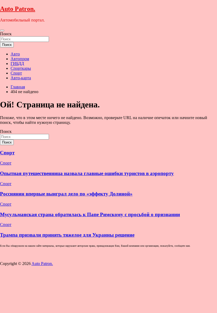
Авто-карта (21, 78)
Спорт (16, 73)
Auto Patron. (17, 8)
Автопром (20, 58)
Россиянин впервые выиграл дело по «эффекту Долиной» (66, 194)
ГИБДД (17, 63)
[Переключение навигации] (2, 30)
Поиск (6, 34)
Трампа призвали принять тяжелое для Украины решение (67, 235)
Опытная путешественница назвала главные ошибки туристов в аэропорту (87, 173)
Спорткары (21, 68)
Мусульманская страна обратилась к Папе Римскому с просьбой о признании (90, 214)
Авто (15, 54)
